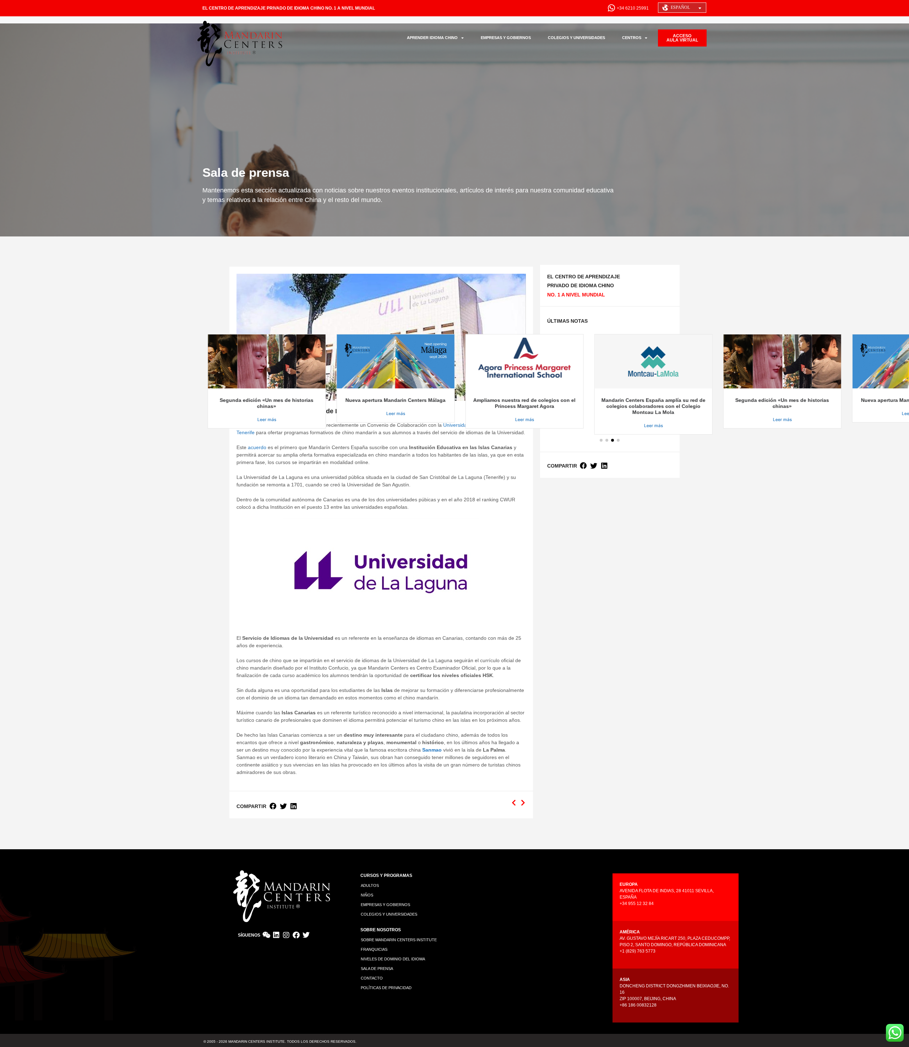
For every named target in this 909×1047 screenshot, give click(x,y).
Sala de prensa (377, 968)
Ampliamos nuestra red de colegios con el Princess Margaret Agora (481, 403)
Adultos (370, 885)
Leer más (223, 419)
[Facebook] (296, 935)
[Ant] (515, 803)
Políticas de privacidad (386, 988)
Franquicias (374, 949)
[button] (273, 806)
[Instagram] (286, 935)
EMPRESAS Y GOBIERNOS (506, 38)
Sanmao (432, 750)
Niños (367, 895)
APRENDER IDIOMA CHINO (432, 38)
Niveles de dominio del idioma (393, 959)
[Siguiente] (521, 803)
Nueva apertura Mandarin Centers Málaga (352, 400)
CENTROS (631, 38)
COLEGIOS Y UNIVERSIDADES (576, 38)
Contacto (372, 978)
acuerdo (257, 447)
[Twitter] (306, 935)
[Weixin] (266, 935)
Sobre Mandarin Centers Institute (399, 940)
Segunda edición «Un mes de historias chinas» (223, 403)
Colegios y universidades (389, 914)
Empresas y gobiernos (385, 905)
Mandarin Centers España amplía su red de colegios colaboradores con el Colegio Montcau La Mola (610, 406)
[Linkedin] (276, 935)
